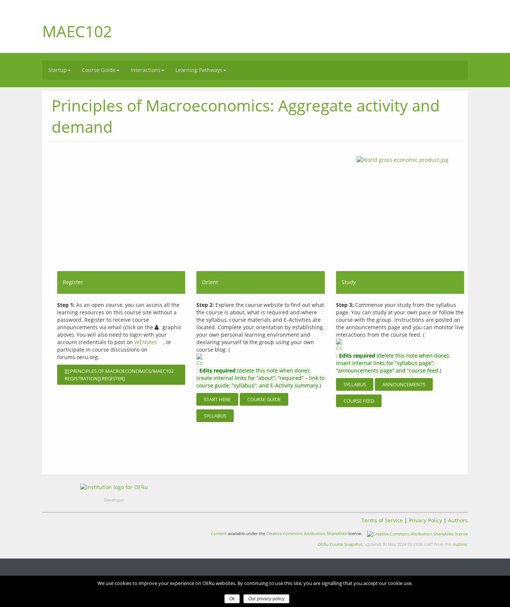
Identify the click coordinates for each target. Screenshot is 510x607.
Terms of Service (382, 520)
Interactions (146, 69)
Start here (217, 399)
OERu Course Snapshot (340, 544)
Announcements (403, 384)
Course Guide (99, 69)
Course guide (264, 399)
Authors (458, 520)
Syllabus (215, 415)
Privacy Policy (425, 520)
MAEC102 (77, 31)
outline (460, 544)
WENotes (145, 342)
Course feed (358, 400)
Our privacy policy (266, 598)
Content (219, 533)
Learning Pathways (199, 69)
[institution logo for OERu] (114, 487)
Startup (57, 69)
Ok (232, 598)
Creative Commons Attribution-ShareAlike (306, 533)
